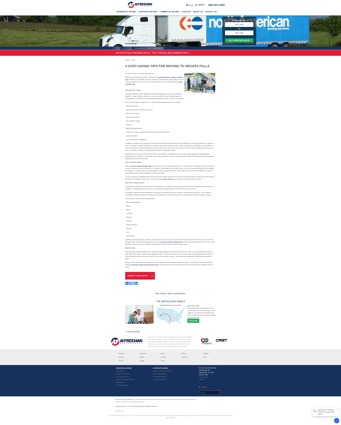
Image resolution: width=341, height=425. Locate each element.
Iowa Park (163, 357)
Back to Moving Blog (133, 331)
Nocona (121, 360)
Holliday (142, 357)
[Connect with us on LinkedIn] (205, 387)
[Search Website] (220, 393)
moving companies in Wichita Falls (171, 242)
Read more (193, 321)
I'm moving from (239, 20)
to (239, 29)
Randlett (142, 360)
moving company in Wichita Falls (141, 166)
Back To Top (119, 411)
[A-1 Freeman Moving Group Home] (140, 5)
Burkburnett (143, 353)
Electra (163, 353)
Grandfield (206, 353)
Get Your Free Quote (239, 40)
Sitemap (201, 379)
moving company (167, 179)
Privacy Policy (203, 377)
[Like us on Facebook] (199, 387)
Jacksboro (185, 357)
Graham (184, 353)
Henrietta (121, 357)
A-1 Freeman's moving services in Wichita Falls (143, 264)
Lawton (205, 357)
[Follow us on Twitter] (202, 387)
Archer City (122, 353)
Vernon (163, 360)
